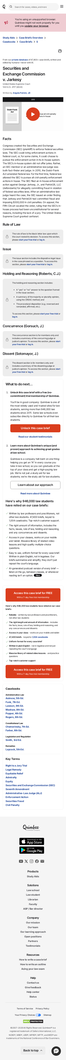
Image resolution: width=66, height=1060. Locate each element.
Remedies (10, 746)
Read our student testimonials (35, 436)
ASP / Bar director (33, 908)
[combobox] (33, 7)
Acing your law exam (33, 968)
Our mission (33, 922)
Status (33, 996)
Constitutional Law (14, 723)
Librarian (33, 899)
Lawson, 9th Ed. (15, 705)
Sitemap (47, 1015)
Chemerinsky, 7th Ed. (18, 726)
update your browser (37, 25)
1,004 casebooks (40, 637)
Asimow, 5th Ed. (15, 698)
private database (20, 59)
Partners (33, 941)
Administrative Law (15, 695)
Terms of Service (25, 1008)
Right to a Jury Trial (16, 765)
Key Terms (13, 759)
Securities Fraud (15, 801)
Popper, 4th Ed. (14, 713)
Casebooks (9, 41)
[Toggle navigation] (61, 6)
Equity (9, 781)
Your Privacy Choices (25, 1015)
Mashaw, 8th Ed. (15, 709)
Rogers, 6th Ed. (14, 717)
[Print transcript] (60, 51)
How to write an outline (33, 964)
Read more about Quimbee (35, 493)
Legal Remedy (13, 769)
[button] (33, 114)
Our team (33, 927)
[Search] (11, 6)
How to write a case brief (33, 959)
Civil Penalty (12, 805)
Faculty (33, 904)
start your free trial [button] (28, 239)
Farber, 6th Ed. (14, 730)
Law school (33, 890)
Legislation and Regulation (18, 736)
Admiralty (11, 777)
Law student (33, 894)
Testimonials (33, 945)
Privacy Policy (42, 1008)
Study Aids (9, 37)
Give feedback (33, 987)
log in (42, 239)
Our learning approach (33, 931)
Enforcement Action (17, 797)
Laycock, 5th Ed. (15, 749)
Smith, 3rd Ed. (14, 739)
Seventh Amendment (17, 789)
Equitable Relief (14, 773)
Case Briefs (25, 41)
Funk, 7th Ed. (13, 702)
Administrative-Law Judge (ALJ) (24, 793)
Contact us (33, 982)
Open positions (33, 936)
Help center (33, 991)
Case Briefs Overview (31, 37)
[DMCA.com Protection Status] (33, 1021)
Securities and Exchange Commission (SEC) (30, 785)
